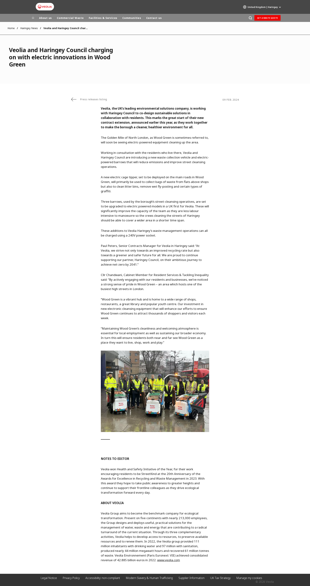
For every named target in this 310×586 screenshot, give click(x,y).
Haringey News (29, 28)
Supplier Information (192, 578)
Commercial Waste (70, 18)
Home (11, 28)
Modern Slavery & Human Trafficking (149, 578)
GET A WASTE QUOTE (267, 18)
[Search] (250, 18)
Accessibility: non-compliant (102, 578)
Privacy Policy (71, 578)
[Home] (33, 18)
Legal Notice (49, 578)
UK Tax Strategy (220, 578)
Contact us (154, 18)
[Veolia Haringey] (45, 6)
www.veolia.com (168, 560)
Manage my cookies (249, 578)
